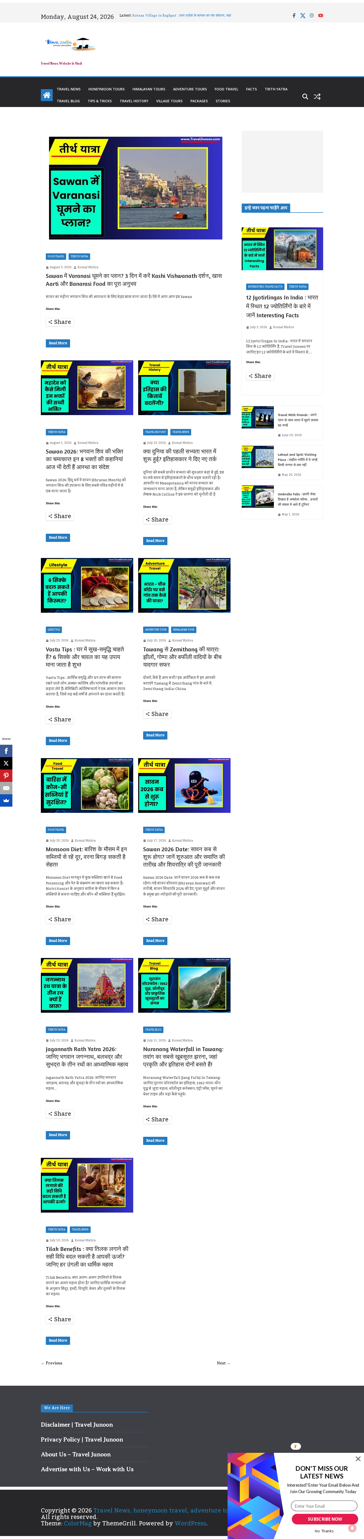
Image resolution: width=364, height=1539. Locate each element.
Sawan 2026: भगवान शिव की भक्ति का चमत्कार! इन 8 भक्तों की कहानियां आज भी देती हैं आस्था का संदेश (84, 459)
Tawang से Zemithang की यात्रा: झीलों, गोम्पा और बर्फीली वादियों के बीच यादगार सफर (182, 657)
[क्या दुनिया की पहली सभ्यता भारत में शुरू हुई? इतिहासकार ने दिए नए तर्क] (184, 387)
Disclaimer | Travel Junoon (77, 1424)
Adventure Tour (156, 629)
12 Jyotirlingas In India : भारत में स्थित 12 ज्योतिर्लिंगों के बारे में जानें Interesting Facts (282, 306)
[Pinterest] (6, 776)
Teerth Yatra (79, 256)
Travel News (68, 89)
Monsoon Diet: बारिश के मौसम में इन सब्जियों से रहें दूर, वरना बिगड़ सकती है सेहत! (86, 857)
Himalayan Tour (183, 629)
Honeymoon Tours (106, 89)
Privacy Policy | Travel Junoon (82, 1439)
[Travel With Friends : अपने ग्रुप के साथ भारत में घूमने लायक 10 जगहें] (258, 423)
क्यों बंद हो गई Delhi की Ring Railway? (160, 15)
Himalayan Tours (148, 89)
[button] (321, 1472)
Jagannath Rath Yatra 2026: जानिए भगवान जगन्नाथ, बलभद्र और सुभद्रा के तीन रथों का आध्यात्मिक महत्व (87, 1056)
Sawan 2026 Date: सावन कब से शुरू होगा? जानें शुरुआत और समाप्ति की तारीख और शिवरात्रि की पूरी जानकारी (184, 857)
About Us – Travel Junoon (76, 1454)
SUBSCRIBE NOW (325, 1519)
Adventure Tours (190, 89)
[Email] (6, 788)
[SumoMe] (6, 800)
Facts (251, 89)
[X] (6, 763)
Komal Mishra (88, 267)
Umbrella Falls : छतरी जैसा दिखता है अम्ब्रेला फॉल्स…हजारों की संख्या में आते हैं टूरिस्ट (298, 499)
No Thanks (324, 1530)
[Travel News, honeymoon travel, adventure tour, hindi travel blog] (47, 95)
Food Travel (226, 89)
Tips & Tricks (100, 101)
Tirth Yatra (276, 89)
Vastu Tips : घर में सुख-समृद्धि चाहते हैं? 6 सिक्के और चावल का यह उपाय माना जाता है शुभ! (85, 657)
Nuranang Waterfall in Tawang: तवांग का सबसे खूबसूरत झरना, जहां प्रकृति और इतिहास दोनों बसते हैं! (183, 1056)
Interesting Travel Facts (265, 286)
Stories (223, 101)
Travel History (134, 101)
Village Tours (169, 101)
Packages (199, 101)
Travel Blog (68, 101)
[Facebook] (6, 751)
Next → (224, 1363)
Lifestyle (54, 629)
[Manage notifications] (352, 1528)
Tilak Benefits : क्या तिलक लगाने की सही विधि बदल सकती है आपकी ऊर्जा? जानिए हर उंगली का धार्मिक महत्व (87, 1256)
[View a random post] (317, 97)
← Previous (51, 1363)
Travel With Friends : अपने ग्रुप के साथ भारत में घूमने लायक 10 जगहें (298, 420)
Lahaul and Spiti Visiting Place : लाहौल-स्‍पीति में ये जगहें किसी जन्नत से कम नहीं (297, 459)
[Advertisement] (282, 162)
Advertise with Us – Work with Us (87, 1469)
